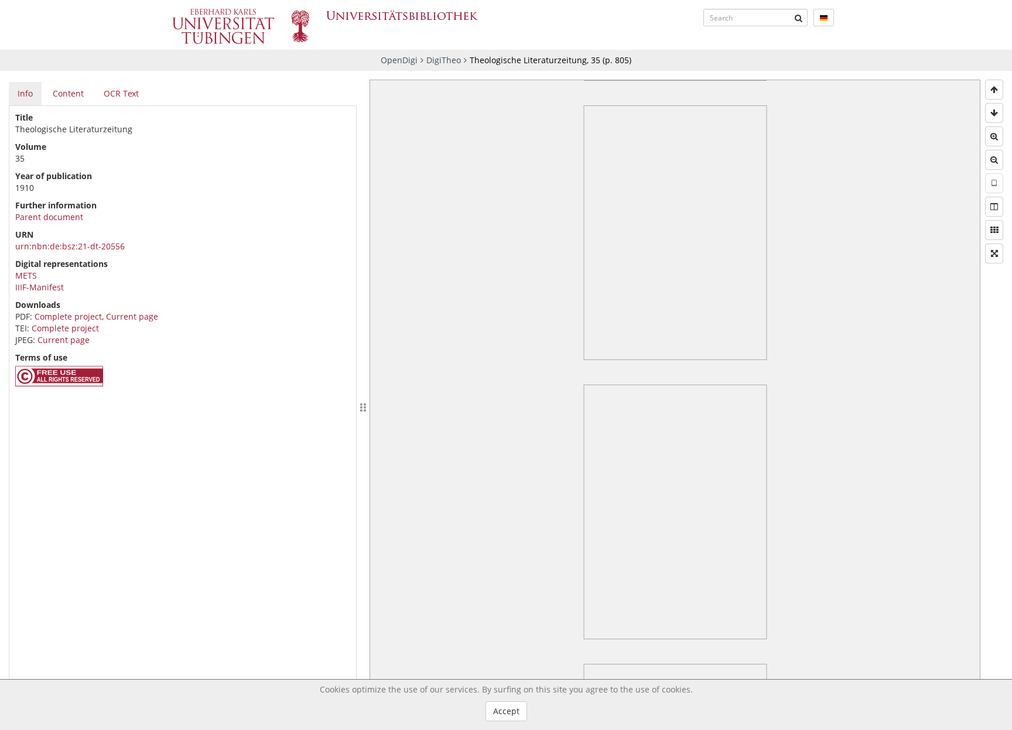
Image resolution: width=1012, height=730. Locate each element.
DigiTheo (443, 60)
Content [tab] (68, 93)
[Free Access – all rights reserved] (59, 383)
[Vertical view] (994, 183)
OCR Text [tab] (121, 93)
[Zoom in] (994, 136)
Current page (132, 316)
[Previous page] (994, 90)
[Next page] (994, 113)
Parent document (49, 216)
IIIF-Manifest (39, 287)
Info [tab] (25, 93)
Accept (506, 711)
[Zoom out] (994, 160)
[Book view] (994, 207)
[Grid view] (994, 230)
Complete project (68, 316)
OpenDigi (399, 60)
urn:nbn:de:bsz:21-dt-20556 (70, 246)
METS (26, 275)
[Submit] (799, 17)
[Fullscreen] (994, 253)
